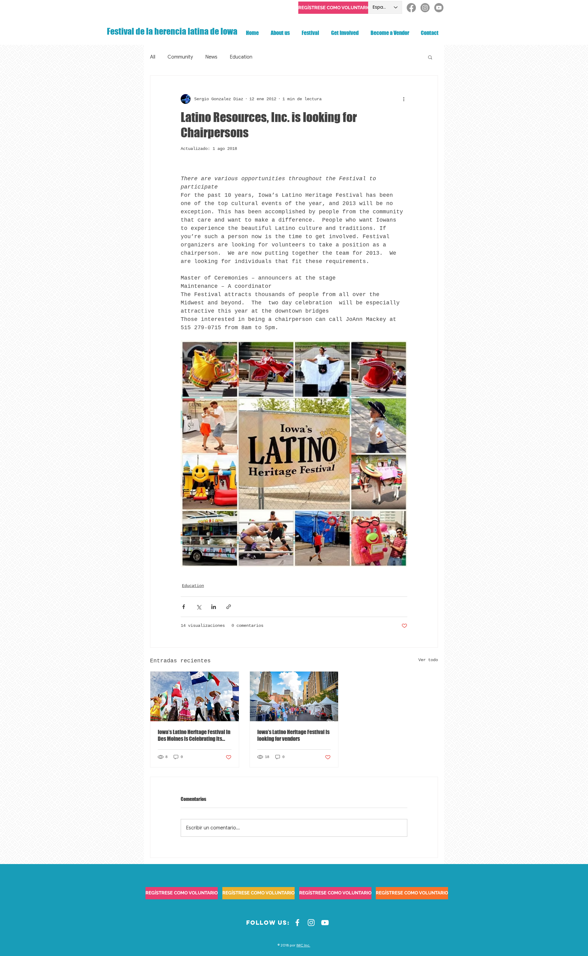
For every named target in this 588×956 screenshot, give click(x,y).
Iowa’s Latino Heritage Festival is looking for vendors (293, 735)
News (211, 57)
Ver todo (428, 659)
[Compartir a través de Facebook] (184, 607)
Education (241, 57)
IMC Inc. (303, 945)
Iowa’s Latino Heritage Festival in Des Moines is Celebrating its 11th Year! (194, 735)
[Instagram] (425, 7)
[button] (430, 57)
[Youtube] (438, 7)
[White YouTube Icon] (325, 922)
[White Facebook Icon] (297, 922)
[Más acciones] (403, 99)
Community (180, 57)
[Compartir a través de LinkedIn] (214, 607)
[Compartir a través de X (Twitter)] (199, 607)
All (152, 57)
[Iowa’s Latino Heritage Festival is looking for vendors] (294, 696)
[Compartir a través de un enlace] (229, 607)
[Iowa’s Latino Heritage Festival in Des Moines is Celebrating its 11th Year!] (194, 696)
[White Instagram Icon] (311, 922)
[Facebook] (411, 7)
